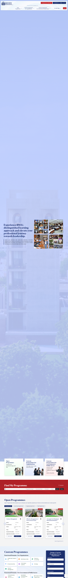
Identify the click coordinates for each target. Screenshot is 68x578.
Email (48, 575)
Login (65, 8)
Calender (62, 485)
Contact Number (50, 571)
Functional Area (39, 489)
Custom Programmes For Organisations (28, 8)
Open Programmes (17, 8)
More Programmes (58, 541)
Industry (48, 562)
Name (48, 566)
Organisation (49, 557)
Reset (62, 489)
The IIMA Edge (56, 8)
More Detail (10, 536)
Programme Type (29, 489)
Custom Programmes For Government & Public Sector (43, 8)
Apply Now (18, 536)
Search (57, 489)
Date (52, 489)
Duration (47, 489)
